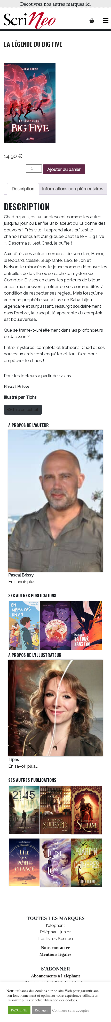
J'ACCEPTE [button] (19, 1010)
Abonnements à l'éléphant (55, 976)
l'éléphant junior (55, 931)
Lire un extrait (25, 409)
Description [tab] (23, 188)
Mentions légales (55, 954)
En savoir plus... (23, 581)
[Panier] (92, 20)
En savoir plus (17, 1000)
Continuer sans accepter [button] (70, 1010)
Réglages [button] (41, 1010)
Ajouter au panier (64, 169)
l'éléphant (55, 925)
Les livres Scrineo (55, 938)
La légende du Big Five (33, 43)
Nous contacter (55, 947)
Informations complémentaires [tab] (72, 188)
